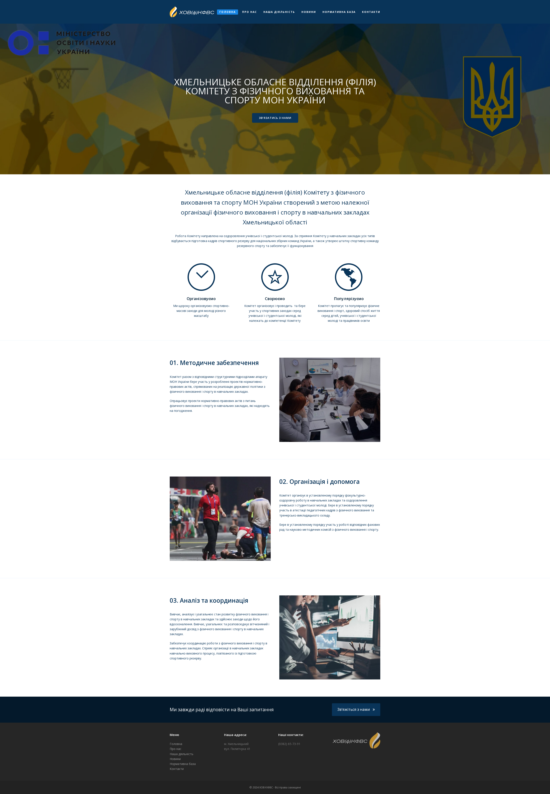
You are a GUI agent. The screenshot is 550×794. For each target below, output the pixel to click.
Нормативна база (183, 764)
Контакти (177, 769)
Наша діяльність (181, 754)
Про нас (175, 749)
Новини (175, 759)
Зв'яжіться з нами (353, 709)
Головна (176, 744)
